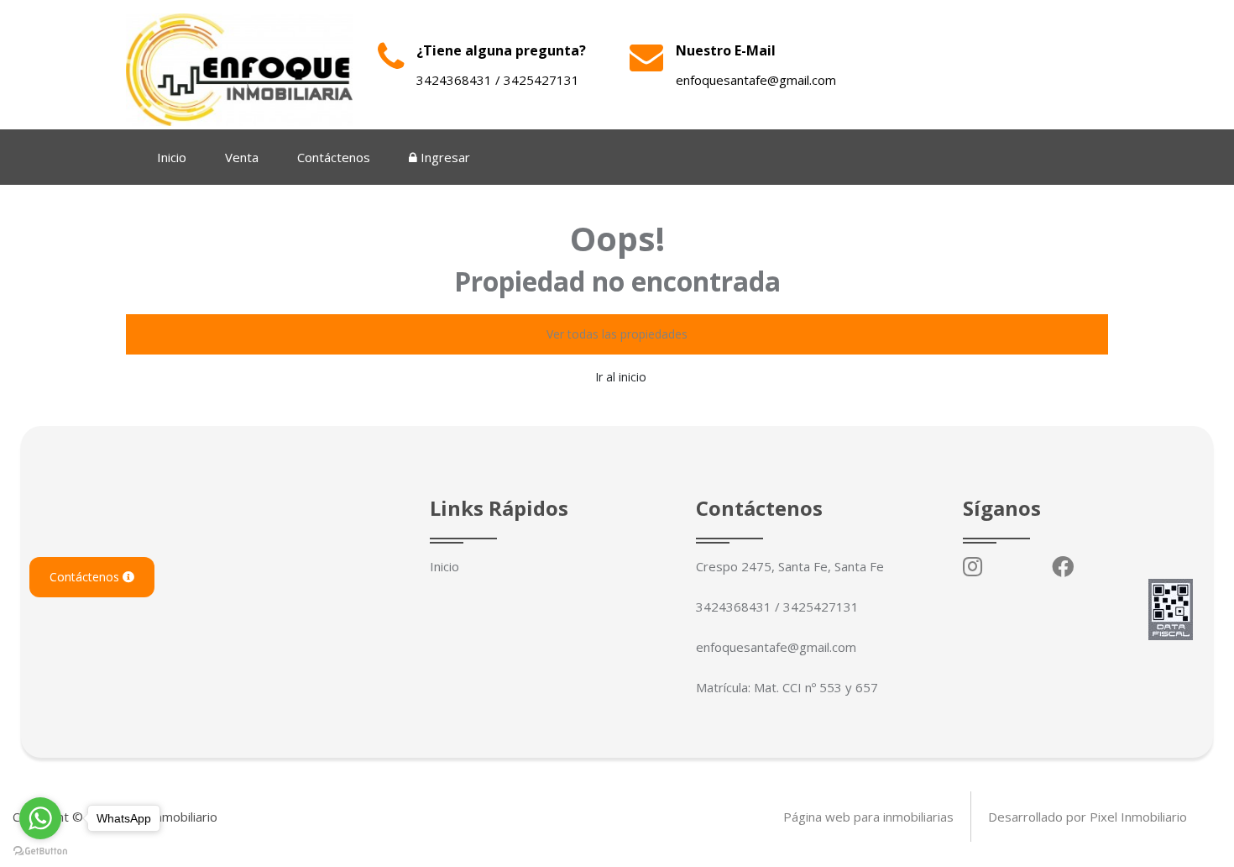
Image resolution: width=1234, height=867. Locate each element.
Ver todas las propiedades (617, 334)
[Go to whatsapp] (40, 818)
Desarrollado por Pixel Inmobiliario (1087, 816)
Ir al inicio (620, 377)
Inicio (171, 157)
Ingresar (443, 157)
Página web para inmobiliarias (868, 816)
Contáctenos (333, 157)
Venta (242, 157)
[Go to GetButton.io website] (40, 850)
